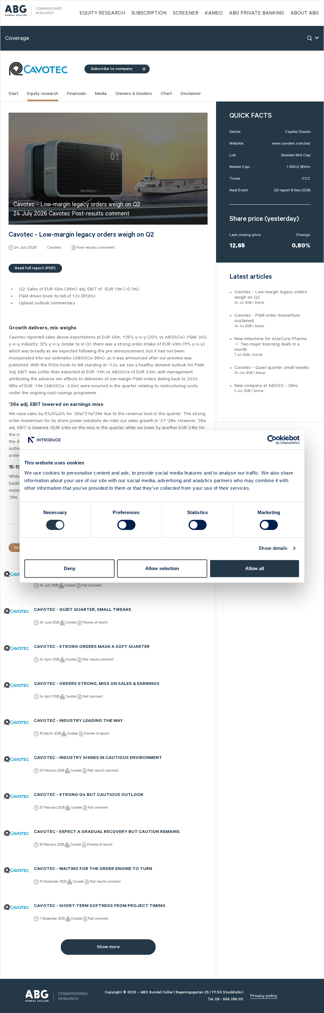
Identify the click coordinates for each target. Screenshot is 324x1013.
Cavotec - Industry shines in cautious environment (98, 758)
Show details (273, 548)
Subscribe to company (112, 68)
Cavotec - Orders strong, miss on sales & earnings (96, 684)
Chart (166, 93)
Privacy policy (263, 995)
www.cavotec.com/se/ (291, 143)
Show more (108, 946)
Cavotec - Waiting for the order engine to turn (93, 869)
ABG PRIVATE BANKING (256, 13)
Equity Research (102, 13)
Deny (69, 568)
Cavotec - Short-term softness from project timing (99, 906)
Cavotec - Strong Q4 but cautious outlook (88, 795)
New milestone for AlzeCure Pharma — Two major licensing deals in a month (270, 344)
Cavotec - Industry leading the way (78, 721)
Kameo (214, 13)
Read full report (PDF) (35, 268)
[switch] (126, 525)
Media (101, 93)
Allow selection (162, 568)
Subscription (148, 13)
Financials (76, 93)
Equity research (42, 93)
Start (13, 93)
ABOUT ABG (304, 13)
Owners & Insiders (133, 93)
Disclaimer (191, 93)
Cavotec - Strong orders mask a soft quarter (92, 647)
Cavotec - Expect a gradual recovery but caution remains (107, 832)
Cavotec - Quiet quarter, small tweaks (82, 610)
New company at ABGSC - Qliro (266, 385)
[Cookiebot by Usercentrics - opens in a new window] (272, 439)
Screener (185, 13)
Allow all (254, 568)
